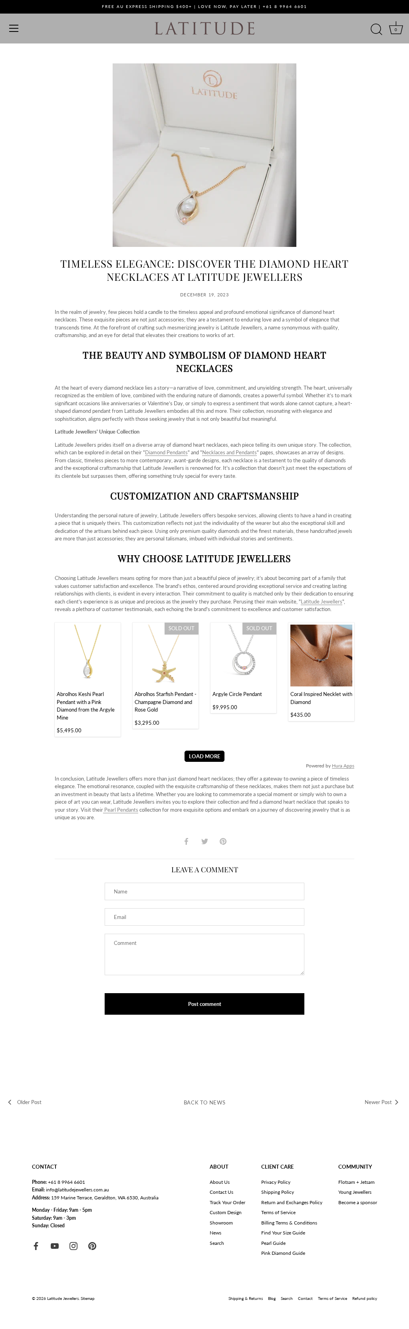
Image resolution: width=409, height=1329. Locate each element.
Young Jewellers (354, 1192)
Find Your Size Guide (283, 1233)
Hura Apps (343, 765)
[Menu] (14, 28)
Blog (272, 1298)
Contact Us (221, 1192)
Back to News (205, 1102)
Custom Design (226, 1212)
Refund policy (364, 1298)
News (215, 1233)
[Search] (376, 29)
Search (217, 1243)
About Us (220, 1182)
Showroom (221, 1223)
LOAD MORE (204, 756)
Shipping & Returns (245, 1298)
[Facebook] (36, 1245)
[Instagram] (73, 1245)
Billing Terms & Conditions (289, 1223)
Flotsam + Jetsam (356, 1182)
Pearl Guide (273, 1243)
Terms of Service (278, 1212)
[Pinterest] (92, 1245)
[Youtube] (55, 1245)
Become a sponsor (357, 1202)
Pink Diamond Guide (283, 1253)
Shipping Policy (277, 1192)
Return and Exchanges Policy (291, 1202)
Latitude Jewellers (63, 1298)
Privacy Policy (275, 1182)
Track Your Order (227, 1202)
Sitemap (88, 1298)
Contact (305, 1298)
